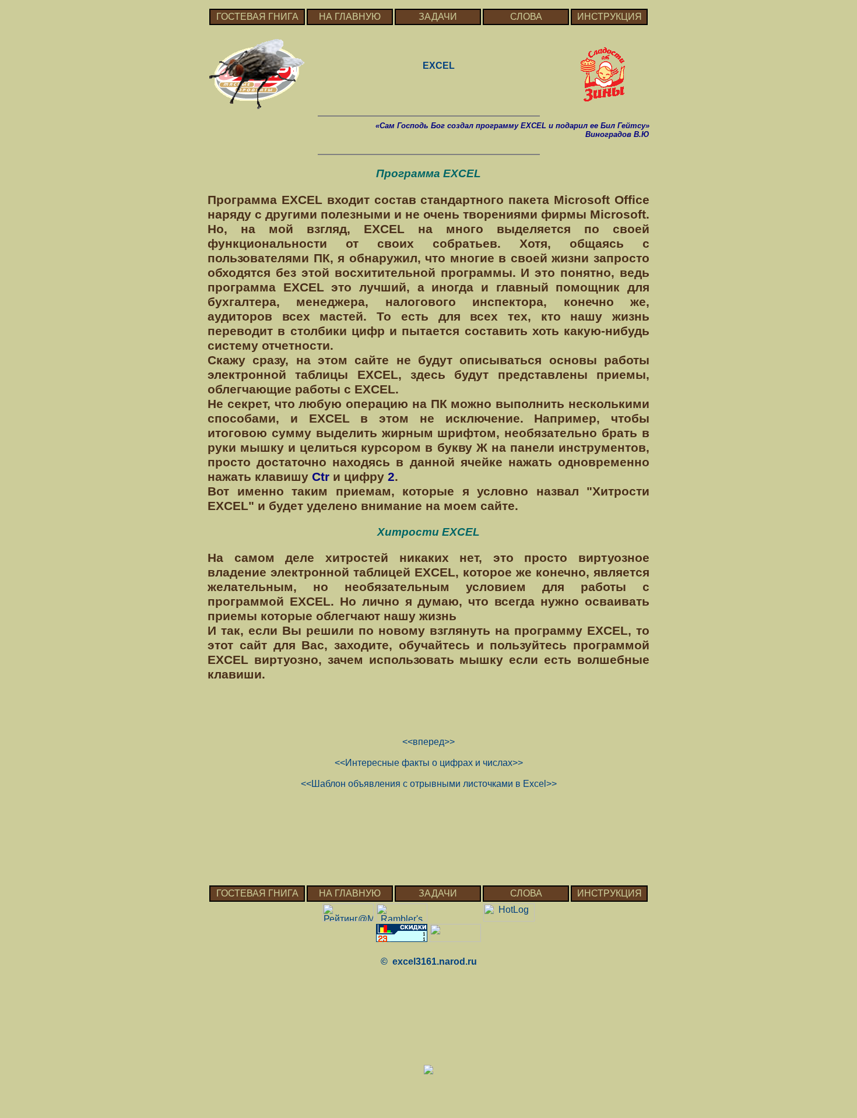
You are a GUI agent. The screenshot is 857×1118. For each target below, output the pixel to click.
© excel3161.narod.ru (429, 961)
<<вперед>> (428, 742)
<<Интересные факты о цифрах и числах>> (429, 763)
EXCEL (439, 66)
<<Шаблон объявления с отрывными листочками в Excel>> (429, 784)
